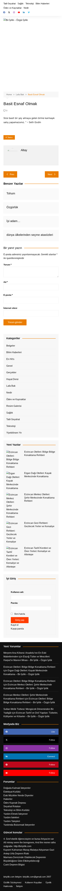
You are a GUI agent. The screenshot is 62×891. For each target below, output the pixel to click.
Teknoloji (30, 3)
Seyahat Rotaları (12, 806)
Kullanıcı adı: (17, 592)
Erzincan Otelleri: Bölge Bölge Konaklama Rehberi (29, 667)
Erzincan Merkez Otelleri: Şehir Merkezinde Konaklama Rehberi (39, 497)
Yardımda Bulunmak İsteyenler (19, 825)
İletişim (19, 886)
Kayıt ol (14, 625)
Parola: (14, 603)
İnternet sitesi (10, 308)
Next (50, 174)
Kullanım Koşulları (33, 882)
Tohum (10, 193)
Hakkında (8, 886)
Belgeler (10, 345)
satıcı (10, 137)
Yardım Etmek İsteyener (15, 814)
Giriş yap (19, 620)
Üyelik (48, 882)
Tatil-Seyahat (9, 3)
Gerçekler (11, 372)
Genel (9, 366)
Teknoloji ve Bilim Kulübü (16, 810)
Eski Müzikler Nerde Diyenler (18, 795)
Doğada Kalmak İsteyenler (17, 788)
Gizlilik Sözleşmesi (12, 882)
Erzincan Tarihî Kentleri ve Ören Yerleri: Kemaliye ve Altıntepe (37, 551)
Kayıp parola (17, 628)
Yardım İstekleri (11, 817)
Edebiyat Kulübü (11, 791)
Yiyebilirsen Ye (14, 432)
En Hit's (10, 359)
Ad (5, 282)
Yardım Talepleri (11, 821)
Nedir (26, 8)
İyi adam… (13, 221)
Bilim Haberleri (42, 3)
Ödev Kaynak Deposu (14, 803)
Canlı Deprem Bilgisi (14, 864)
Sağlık (21, 3)
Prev (12, 174)
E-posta (8, 295)
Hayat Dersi (12, 379)
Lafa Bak (10, 386)
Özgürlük (12, 207)
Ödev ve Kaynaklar (12, 8)
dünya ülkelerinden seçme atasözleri (29, 234)
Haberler (7, 799)
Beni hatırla (19, 614)
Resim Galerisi (13, 406)
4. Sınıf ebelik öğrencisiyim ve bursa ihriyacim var (28, 839)
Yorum (7, 264)
